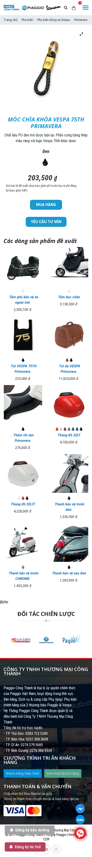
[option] (20, 640)
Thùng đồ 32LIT (23, 504)
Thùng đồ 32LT (69, 435)
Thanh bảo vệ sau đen (69, 573)
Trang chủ (10, 20)
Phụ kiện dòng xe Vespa (53, 20)
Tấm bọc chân (69, 297)
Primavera (80, 20)
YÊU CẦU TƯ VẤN (46, 221)
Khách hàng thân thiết (22, 773)
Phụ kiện (27, 20)
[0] (74, 7)
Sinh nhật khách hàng (62, 773)
